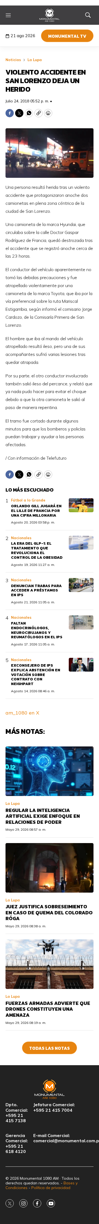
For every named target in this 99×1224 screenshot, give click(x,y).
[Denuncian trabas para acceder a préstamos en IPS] (81, 585)
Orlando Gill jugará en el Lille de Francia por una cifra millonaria (36, 510)
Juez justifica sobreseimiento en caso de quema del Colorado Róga (49, 912)
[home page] (49, 15)
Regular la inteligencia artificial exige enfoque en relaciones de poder (43, 816)
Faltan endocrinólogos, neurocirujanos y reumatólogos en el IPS (36, 630)
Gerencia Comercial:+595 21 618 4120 (17, 1143)
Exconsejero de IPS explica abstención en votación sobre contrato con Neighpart (35, 675)
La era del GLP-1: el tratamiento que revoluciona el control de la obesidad (36, 550)
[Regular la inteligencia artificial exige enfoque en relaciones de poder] (50, 771)
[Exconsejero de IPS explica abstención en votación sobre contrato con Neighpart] (81, 665)
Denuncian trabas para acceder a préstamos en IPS (36, 590)
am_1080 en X (22, 713)
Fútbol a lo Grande (28, 500)
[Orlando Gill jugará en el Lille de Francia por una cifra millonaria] (81, 505)
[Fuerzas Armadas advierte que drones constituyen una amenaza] (50, 964)
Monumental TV (67, 36)
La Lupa (35, 60)
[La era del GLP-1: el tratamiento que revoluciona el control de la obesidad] (81, 543)
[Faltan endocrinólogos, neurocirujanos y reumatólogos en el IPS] (81, 622)
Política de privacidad (50, 1187)
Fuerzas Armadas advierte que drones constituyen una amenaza (48, 1009)
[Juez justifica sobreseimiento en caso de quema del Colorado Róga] (50, 868)
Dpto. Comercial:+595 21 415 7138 (17, 1112)
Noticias (13, 60)
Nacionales (21, 538)
